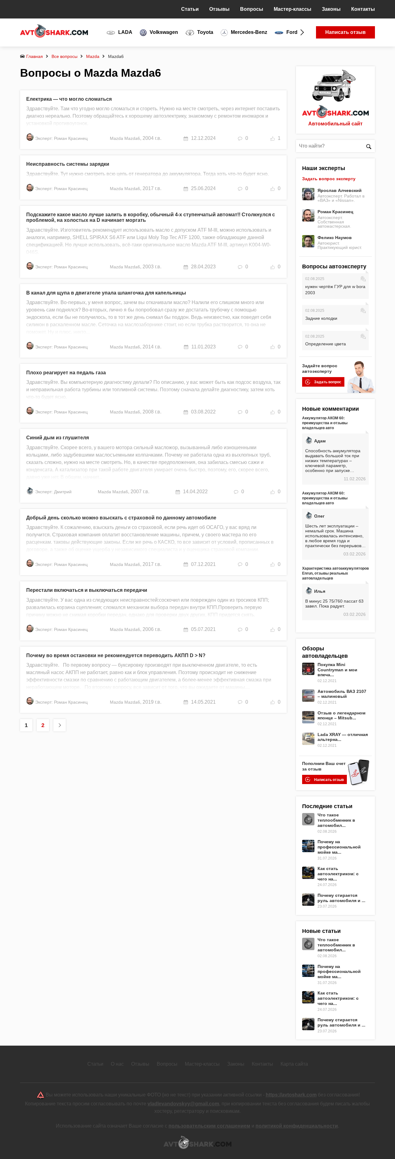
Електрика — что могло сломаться (69, 99)
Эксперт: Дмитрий (53, 491)
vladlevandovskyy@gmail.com (183, 1103)
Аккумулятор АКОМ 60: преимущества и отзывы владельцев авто (324, 423)
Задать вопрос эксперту (329, 178)
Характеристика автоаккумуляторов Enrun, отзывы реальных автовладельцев (335, 573)
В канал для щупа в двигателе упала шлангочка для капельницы (106, 292)
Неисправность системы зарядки (67, 164)
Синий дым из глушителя (57, 437)
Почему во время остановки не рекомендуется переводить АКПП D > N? (116, 655)
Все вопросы (64, 56)
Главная (34, 56)
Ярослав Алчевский (340, 190)
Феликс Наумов (335, 237)
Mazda (92, 56)
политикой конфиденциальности (297, 1125)
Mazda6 (132, 138)
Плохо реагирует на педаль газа (66, 372)
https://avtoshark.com (291, 1094)
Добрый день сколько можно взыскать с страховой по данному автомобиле (121, 517)
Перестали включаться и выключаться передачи (86, 590)
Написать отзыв (345, 32)
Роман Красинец (335, 211)
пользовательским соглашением (209, 1125)
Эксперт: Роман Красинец (61, 138)
